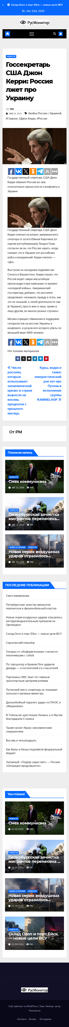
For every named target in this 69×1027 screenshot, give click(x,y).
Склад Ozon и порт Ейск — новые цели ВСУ (34, 633)
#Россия (42, 118)
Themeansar (34, 1010)
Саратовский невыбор (20, 642)
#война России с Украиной (44, 113)
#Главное (12, 118)
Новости (11, 56)
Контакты (22, 1019)
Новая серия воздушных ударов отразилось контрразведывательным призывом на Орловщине (34, 621)
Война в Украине (17, 547)
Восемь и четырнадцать (21, 740)
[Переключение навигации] (31, 34)
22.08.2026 (18, 829)
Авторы (32, 1019)
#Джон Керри (27, 118)
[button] (54, 33)
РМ (12, 109)
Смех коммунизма (27, 481)
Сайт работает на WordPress (23, 1006)
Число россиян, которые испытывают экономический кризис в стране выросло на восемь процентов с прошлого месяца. (20, 390)
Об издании (45, 1019)
